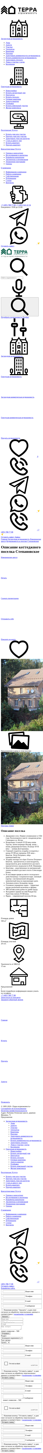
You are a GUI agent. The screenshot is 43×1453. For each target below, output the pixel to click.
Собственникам (12, 176)
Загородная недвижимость (12, 39)
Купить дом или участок (16, 134)
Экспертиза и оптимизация (17, 159)
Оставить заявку (7, 246)
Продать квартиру (13, 145)
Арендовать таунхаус (14, 60)
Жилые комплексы (13, 108)
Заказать (5, 1317)
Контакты (10, 183)
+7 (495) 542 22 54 (23, 205)
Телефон (28, 1296)
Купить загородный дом (15, 93)
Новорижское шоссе (9, 557)
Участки (9, 47)
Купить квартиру (13, 143)
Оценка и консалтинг (14, 153)
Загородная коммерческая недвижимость (17, 397)
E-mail (27, 1301)
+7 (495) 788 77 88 (8, 205)
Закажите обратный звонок (12, 1000)
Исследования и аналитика (17, 155)
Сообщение (30, 1306)
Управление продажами (15, 162)
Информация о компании (16, 172)
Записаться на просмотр (11, 997)
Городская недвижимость (11, 87)
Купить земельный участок (17, 106)
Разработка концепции (15, 157)
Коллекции (10, 64)
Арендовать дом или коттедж (18, 139)
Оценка (9, 164)
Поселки (9, 53)
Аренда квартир (12, 101)
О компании (6, 168)
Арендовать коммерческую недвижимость (23, 56)
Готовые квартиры (13, 99)
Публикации (11, 178)
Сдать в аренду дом (14, 141)
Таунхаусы (10, 49)
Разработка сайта (8, 1288)
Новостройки (11, 91)
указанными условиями (23, 1314)
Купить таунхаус (12, 97)
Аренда (9, 45)
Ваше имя (29, 1291)
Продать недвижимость (10, 438)
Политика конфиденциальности (14, 1111)
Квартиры (10, 51)
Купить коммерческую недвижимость (21, 58)
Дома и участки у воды (15, 62)
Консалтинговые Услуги (11, 149)
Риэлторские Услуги (9, 130)
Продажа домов (7, 826)
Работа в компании (13, 174)
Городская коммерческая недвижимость (17, 418)
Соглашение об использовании (13, 1109)
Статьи (8, 180)
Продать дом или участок (16, 136)
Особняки (10, 103)
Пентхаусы (10, 95)
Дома (8, 43)
